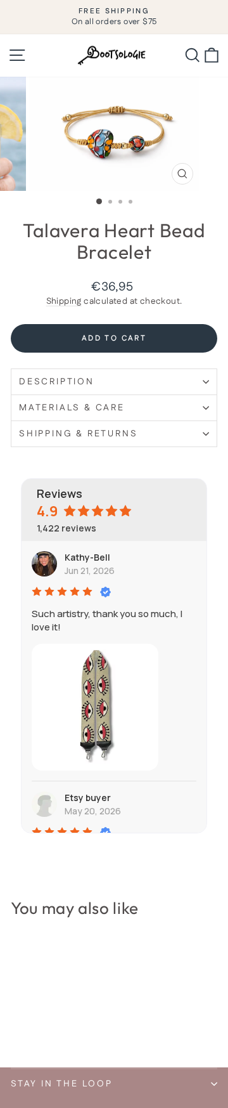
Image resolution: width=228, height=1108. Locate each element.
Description (56, 381)
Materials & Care (72, 407)
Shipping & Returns (78, 433)
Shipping (64, 301)
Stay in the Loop (62, 1084)
